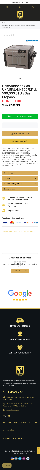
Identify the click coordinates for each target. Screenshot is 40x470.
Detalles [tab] (7, 178)
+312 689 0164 (15, 391)
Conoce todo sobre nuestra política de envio (19, 231)
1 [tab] (20, 78)
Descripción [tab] (8, 173)
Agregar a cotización (20, 141)
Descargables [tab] (9, 189)
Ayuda (38, 450)
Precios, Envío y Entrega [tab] (13, 184)
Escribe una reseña (20, 271)
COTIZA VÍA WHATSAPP (21, 116)
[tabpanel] (20, 57)
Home (2, 22)
